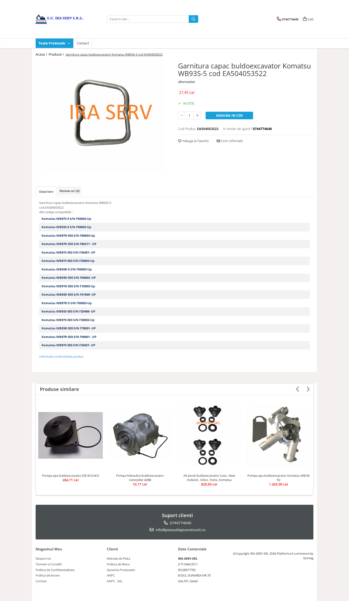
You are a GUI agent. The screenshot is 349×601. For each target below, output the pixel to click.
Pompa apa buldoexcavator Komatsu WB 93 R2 (278, 477)
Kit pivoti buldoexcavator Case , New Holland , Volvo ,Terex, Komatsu (209, 477)
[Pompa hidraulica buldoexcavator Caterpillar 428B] (140, 435)
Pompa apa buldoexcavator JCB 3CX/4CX (70, 475)
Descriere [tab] (46, 191)
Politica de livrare (48, 575)
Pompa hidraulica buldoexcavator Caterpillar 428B (140, 477)
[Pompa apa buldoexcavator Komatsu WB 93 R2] (278, 435)
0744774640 (180, 522)
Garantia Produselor (121, 570)
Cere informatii (231, 141)
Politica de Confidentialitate (55, 570)
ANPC (111, 575)
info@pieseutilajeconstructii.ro (180, 529)
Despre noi (43, 558)
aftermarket (186, 82)
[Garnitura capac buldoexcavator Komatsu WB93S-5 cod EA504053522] (103, 116)
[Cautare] (193, 19)
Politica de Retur (118, 564)
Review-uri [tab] (70, 191)
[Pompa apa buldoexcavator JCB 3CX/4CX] (70, 435)
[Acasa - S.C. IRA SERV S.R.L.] (59, 19)
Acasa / (42, 54)
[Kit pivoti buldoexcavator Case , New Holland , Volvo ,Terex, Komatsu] (209, 435)
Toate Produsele (52, 43)
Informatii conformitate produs (61, 356)
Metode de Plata (118, 558)
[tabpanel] (103, 116)
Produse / (57, 54)
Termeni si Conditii (49, 564)
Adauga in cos (229, 115)
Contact (83, 43)
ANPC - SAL (115, 581)
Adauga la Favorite (195, 141)
